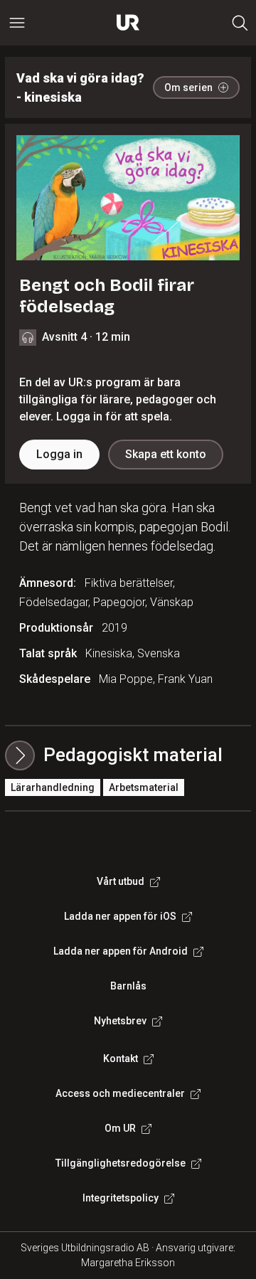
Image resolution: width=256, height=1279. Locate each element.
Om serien (188, 87)
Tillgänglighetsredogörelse (120, 1163)
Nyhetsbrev (120, 1020)
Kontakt (120, 1058)
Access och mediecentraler (120, 1093)
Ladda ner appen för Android (120, 951)
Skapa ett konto (165, 454)
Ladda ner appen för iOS (120, 916)
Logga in (59, 454)
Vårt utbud (120, 881)
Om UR (120, 1128)
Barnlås (128, 986)
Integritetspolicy (120, 1198)
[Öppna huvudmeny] (17, 22)
